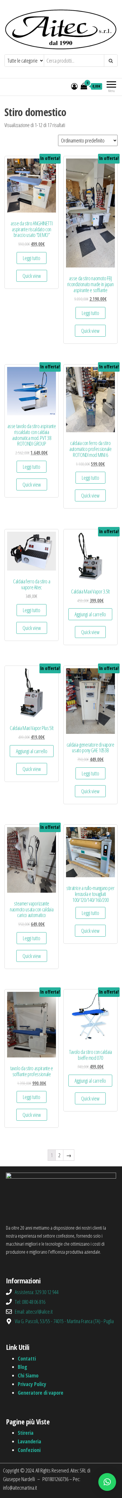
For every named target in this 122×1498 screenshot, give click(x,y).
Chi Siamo (28, 1375)
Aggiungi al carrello (90, 614)
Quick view (32, 275)
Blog (22, 1366)
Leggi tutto (31, 258)
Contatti (27, 1358)
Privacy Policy (32, 1384)
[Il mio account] (74, 86)
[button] (107, 1482)
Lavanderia (29, 1441)
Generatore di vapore (40, 1392)
